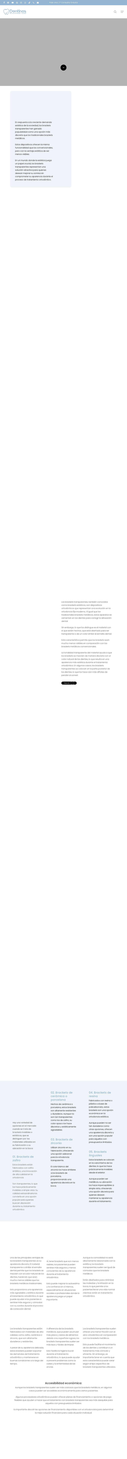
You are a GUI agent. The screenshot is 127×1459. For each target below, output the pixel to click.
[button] (122, 12)
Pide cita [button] (67, 683)
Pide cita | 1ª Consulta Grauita (63, 2)
